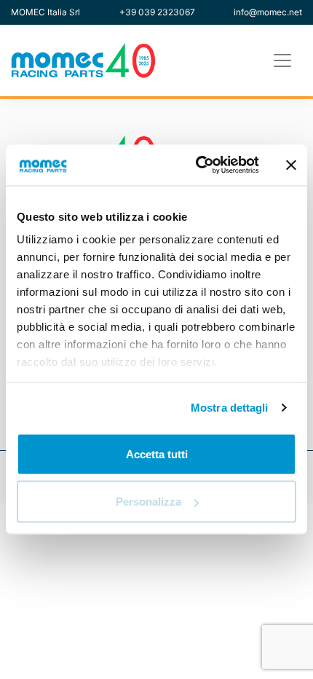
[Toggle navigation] (282, 60)
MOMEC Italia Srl (45, 12)
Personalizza (148, 501)
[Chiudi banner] (291, 165)
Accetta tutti (157, 453)
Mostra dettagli (230, 407)
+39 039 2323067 (157, 12)
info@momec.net (268, 12)
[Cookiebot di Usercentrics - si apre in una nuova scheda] (197, 165)
